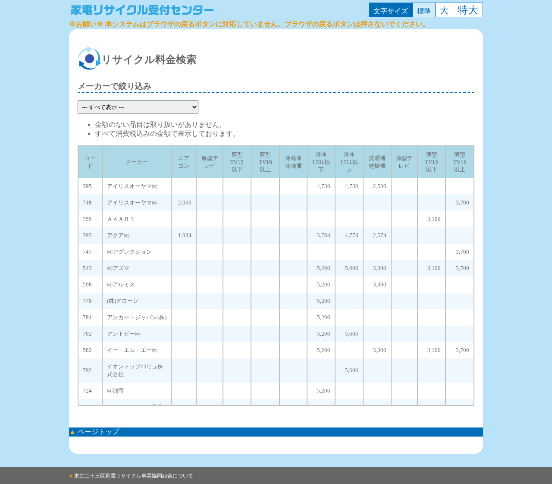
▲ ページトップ (94, 431)
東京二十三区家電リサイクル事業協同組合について (131, 476)
